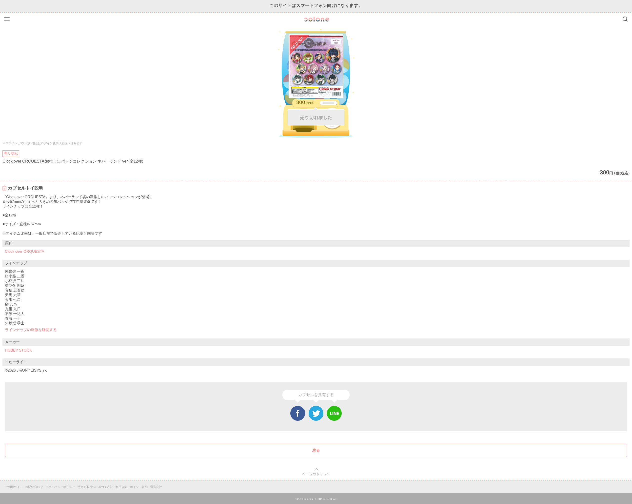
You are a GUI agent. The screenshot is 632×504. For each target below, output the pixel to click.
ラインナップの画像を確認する (31, 330)
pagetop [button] (316, 472)
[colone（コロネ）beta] (316, 19)
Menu (7, 18)
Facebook (297, 413)
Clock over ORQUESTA (24, 251)
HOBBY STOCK (18, 350)
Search (625, 19)
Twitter (316, 413)
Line (334, 413)
